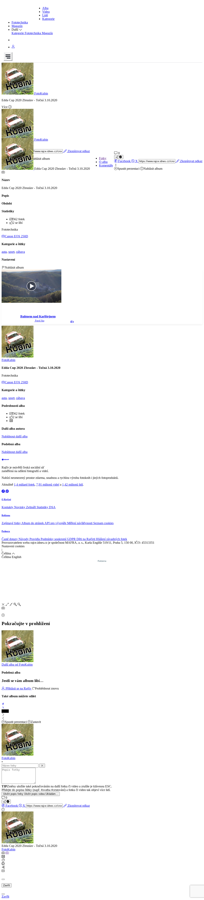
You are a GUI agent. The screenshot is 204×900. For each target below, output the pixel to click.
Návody (24, 539)
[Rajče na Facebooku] (4, 491)
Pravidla (35, 539)
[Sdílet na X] (3, 707)
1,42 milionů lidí (72, 484)
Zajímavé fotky (11, 523)
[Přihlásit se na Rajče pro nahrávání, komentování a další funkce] (13, 47)
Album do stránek (32, 523)
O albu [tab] (103, 162)
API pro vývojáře (55, 523)
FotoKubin (8, 849)
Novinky (20, 507)
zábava (20, 251)
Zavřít (6, 885)
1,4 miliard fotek (24, 484)
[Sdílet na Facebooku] (3, 704)
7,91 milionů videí (47, 484)
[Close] (3, 879)
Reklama (6, 515)
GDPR (71, 539)
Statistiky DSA (46, 507)
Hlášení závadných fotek (111, 539)
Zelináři (31, 507)
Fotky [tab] (102, 158)
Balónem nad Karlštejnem (38, 316)
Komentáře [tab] (106, 165)
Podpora (6, 531)
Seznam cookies (103, 523)
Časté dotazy (10, 539)
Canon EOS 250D (16, 236)
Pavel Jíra (39, 320)
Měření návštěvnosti (80, 523)
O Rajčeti (6, 499)
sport (11, 251)
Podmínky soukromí (54, 539)
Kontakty (8, 507)
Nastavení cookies (13, 546)
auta (4, 251)
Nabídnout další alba (14, 436)
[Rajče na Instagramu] (7, 491)
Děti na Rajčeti (86, 539)
